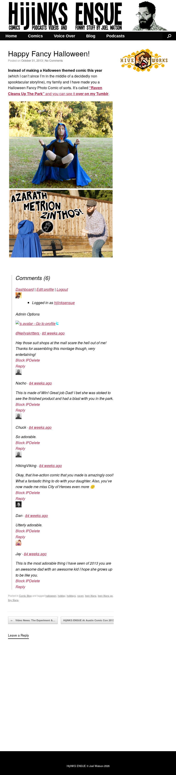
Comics (35, 36)
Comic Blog (25, 595)
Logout (62, 289)
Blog (90, 36)
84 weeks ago (40, 383)
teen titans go (105, 595)
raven (80, 595)
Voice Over (64, 36)
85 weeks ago (53, 333)
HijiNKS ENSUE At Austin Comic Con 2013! (91, 620)
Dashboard (25, 289)
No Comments (54, 60)
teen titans (90, 595)
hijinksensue (64, 302)
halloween (50, 595)
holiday (61, 595)
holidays (71, 595)
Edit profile (45, 289)
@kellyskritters (28, 333)
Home (11, 36)
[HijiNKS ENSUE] (88, 15)
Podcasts (115, 36)
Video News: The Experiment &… (33, 620)
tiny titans (13, 600)
